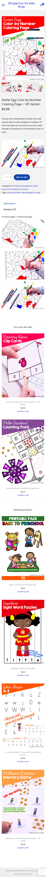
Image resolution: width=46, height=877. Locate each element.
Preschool (6, 189)
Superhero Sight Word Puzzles (23, 668)
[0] (41, 5)
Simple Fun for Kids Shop (21, 5)
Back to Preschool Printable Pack (23, 585)
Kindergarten (27, 186)
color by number (13, 192)
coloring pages (27, 192)
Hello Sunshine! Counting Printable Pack (23, 488)
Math (35, 186)
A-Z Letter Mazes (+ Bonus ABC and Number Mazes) (23, 753)
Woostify (28, 874)
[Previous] (6, 48)
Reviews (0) (10, 209)
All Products (16, 186)
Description (10, 203)
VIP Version (23, 189)
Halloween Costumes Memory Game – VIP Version (23, 839)
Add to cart (21, 177)
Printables (15, 189)
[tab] (23, 203)
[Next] (40, 48)
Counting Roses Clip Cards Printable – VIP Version (23, 403)
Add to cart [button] (24, 411)
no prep (37, 192)
